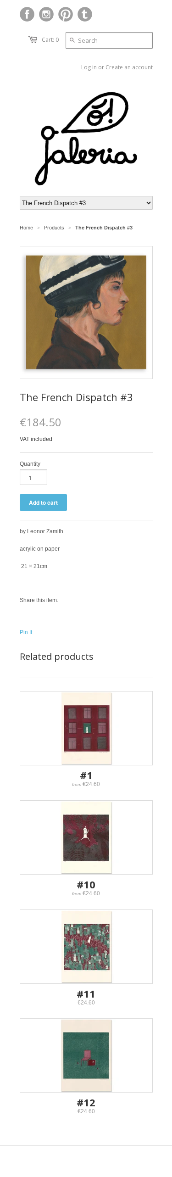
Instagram (46, 14)
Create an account (129, 67)
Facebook (27, 14)
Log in (89, 67)
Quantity (30, 464)
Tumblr (85, 14)
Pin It (26, 632)
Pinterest (65, 14)
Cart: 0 (50, 40)
